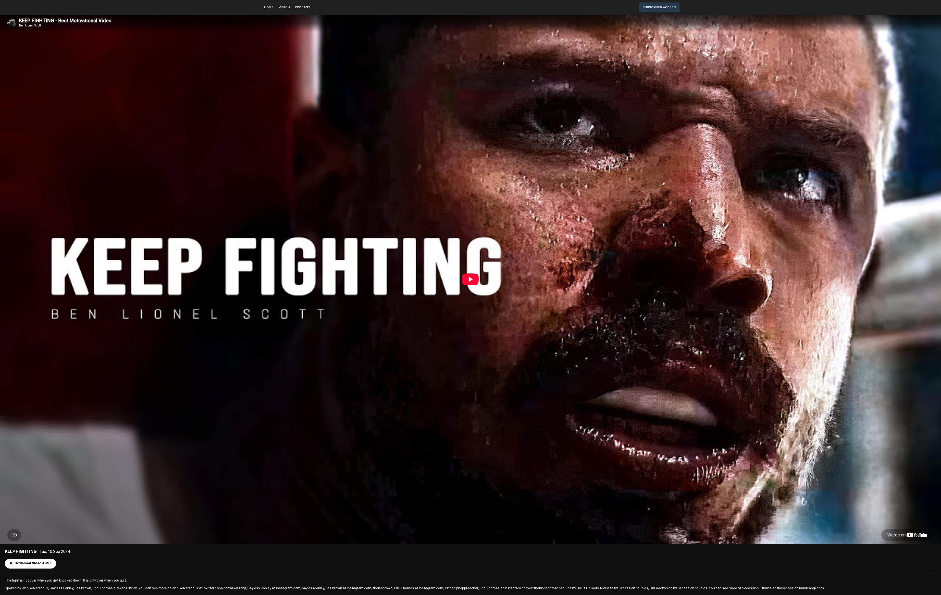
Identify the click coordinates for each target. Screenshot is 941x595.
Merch (284, 7)
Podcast (302, 7)
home (268, 7)
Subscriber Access (659, 7)
